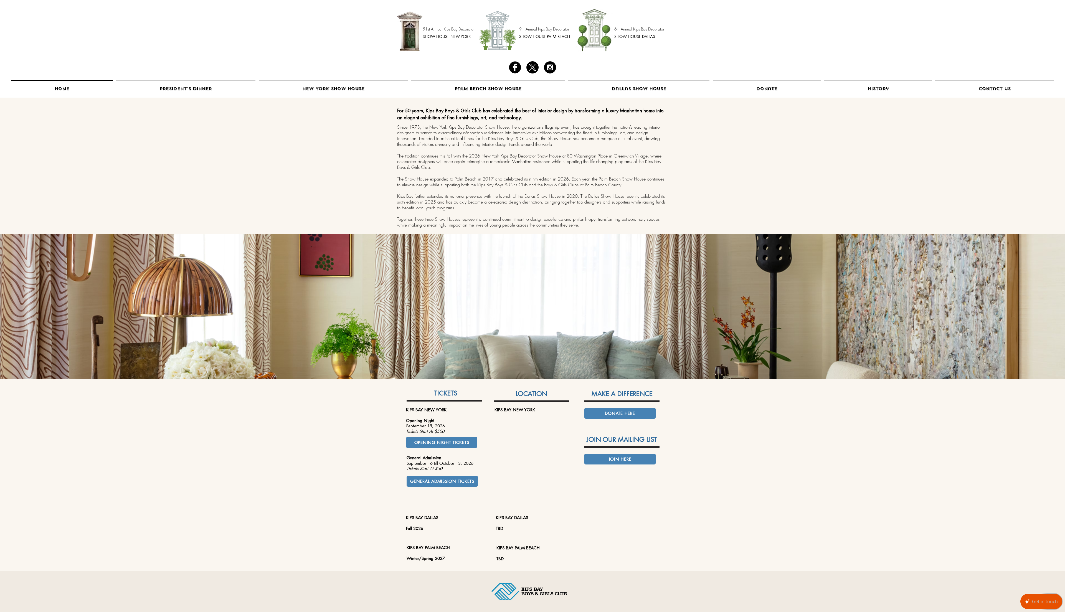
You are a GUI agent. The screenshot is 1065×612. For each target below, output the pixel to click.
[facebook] (515, 67)
